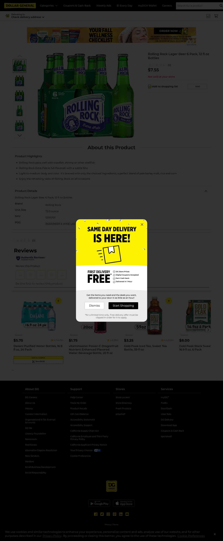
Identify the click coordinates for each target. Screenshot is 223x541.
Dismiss (94, 305)
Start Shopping (123, 305)
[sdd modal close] (142, 224)
